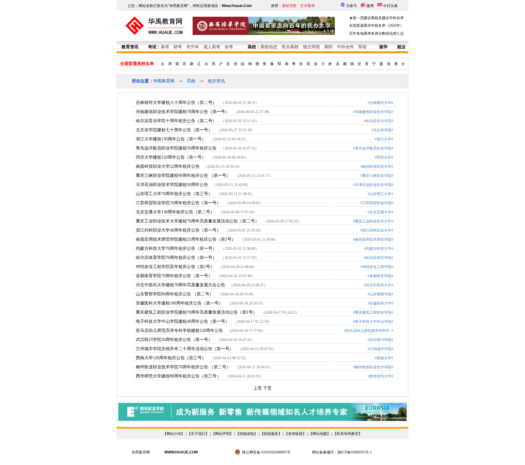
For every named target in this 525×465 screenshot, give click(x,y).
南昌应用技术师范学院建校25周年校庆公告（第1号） (186, 239)
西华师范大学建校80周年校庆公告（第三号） (178, 376)
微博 (370, 6)
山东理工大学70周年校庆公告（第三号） (174, 193)
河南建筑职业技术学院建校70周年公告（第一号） (182, 111)
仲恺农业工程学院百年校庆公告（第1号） (175, 266)
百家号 (351, 6)
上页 (257, 388)
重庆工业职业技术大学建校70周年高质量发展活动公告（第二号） (197, 221)
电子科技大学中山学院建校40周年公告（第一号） (182, 321)
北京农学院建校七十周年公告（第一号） (174, 130)
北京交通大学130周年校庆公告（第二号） (175, 212)
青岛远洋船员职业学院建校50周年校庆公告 (176, 148)
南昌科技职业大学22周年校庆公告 (168, 166)
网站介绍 (173, 434)
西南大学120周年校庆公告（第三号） (171, 358)
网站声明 (222, 434)
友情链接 (295, 434)
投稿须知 (246, 434)
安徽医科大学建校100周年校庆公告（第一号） (179, 303)
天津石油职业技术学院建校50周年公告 (172, 184)
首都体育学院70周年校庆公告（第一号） (174, 276)
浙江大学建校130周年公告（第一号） (171, 139)
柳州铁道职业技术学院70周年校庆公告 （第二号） (183, 367)
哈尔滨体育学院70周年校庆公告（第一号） (176, 257)
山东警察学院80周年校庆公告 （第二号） (175, 294)
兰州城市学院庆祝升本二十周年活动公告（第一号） (185, 348)
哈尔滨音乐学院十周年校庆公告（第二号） (176, 121)
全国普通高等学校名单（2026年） (376, 25)
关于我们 (198, 434)
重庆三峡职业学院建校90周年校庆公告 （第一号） (183, 175)
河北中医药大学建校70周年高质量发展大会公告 (180, 285)
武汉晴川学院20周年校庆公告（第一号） (174, 339)
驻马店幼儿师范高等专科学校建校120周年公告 (179, 330)
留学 (383, 47)
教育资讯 (130, 47)
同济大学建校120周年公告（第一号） (171, 157)
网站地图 (319, 434)
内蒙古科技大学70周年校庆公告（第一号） (176, 248)
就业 (401, 47)
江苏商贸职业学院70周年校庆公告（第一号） (178, 203)
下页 (267, 388)
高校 (252, 47)
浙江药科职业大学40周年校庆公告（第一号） (178, 230)
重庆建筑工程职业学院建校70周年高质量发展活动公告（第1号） (196, 312)
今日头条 (390, 6)
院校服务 (271, 434)
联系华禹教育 (348, 434)
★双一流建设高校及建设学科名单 (376, 18)
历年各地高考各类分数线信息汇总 (376, 33)
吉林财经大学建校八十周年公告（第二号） (176, 102)
